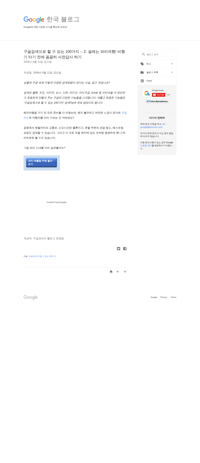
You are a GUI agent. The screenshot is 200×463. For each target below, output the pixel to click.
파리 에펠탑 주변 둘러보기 (40, 162)
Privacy (164, 297)
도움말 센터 (146, 145)
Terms (173, 297)
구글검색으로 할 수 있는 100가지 (42, 256)
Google (154, 297)
